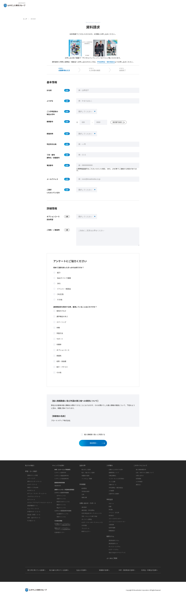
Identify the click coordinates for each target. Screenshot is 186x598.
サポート (60, 339)
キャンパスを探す (58, 465)
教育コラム (110, 536)
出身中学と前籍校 (114, 494)
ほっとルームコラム (114, 546)
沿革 (83, 494)
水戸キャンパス (61, 495)
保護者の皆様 (85, 475)
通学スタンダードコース (34, 481)
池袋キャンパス (61, 498)
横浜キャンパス (61, 505)
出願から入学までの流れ (116, 469)
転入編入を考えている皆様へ (59, 570)
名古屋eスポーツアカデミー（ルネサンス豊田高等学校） (62, 524)
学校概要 (82, 484)
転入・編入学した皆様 (88, 472)
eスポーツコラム (113, 549)
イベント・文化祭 (114, 512)
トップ (25, 19)
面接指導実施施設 (59, 482)
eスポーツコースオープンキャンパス (92, 522)
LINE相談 (84, 525)
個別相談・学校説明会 (88, 510)
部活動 (111, 509)
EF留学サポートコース (33, 511)
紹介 (58, 273)
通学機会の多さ (62, 316)
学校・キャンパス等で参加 (89, 516)
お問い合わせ (140, 475)
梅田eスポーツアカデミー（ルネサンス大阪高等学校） (62, 528)
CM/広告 (60, 294)
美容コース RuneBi (32, 487)
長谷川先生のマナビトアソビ (117, 552)
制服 (110, 506)
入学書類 (111, 491)
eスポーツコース (32, 484)
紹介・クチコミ (62, 367)
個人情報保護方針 (141, 469)
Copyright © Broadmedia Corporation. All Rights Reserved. (143, 590)
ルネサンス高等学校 (60, 472)
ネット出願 (112, 481)
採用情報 (138, 478)
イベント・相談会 (64, 289)
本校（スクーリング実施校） (62, 469)
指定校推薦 (112, 527)
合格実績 (111, 524)
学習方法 (60, 333)
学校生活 (110, 499)
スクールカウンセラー (115, 518)
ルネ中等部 (139, 481)
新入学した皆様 (86, 469)
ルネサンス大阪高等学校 (61, 478)
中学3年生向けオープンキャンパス (92, 513)
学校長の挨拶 (85, 491)
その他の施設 (58, 521)
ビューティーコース (33, 508)
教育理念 (84, 488)
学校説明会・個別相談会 (106, 62)
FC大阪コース (31, 520)
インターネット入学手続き (116, 478)
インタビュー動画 (87, 478)
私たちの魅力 (29, 465)
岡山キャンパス (61, 508)
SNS (58, 283)
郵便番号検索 (117, 122)
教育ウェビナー (86, 531)
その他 (59, 299)
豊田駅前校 (57, 485)
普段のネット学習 (32, 475)
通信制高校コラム (114, 540)
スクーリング (61, 322)
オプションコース (63, 350)
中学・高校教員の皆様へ (127, 570)
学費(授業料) (112, 475)
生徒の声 (82, 465)
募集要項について (114, 472)
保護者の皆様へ (104, 570)
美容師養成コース (32, 505)
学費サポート (112, 484)
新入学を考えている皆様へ (37, 570)
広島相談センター (59, 532)
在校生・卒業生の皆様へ (149, 570)
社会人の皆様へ (81, 570)
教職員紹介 (112, 530)
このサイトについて (140, 465)
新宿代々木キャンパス (63, 502)
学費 (58, 327)
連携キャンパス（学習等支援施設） (64, 489)
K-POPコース (31, 490)
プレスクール (85, 528)
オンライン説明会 (87, 519)
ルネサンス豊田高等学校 (61, 475)
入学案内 (110, 465)
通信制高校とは (113, 543)
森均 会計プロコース (33, 517)
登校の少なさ (61, 311)
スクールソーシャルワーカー (117, 521)
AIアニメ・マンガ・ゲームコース (36, 493)
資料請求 (84, 507)
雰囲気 (59, 356)
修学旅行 (111, 515)
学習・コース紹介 (31, 471)
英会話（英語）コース (33, 514)
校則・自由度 (61, 361)
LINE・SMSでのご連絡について (145, 472)
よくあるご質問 (112, 558)
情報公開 (84, 497)
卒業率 (59, 344)
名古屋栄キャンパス (62, 514)
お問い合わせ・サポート (87, 503)
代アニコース (31, 499)
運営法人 (138, 484)
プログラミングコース (33, 496)
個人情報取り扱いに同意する (94, 434)
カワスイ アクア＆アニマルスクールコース (39, 502)
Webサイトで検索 (64, 278)
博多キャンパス (61, 517)
